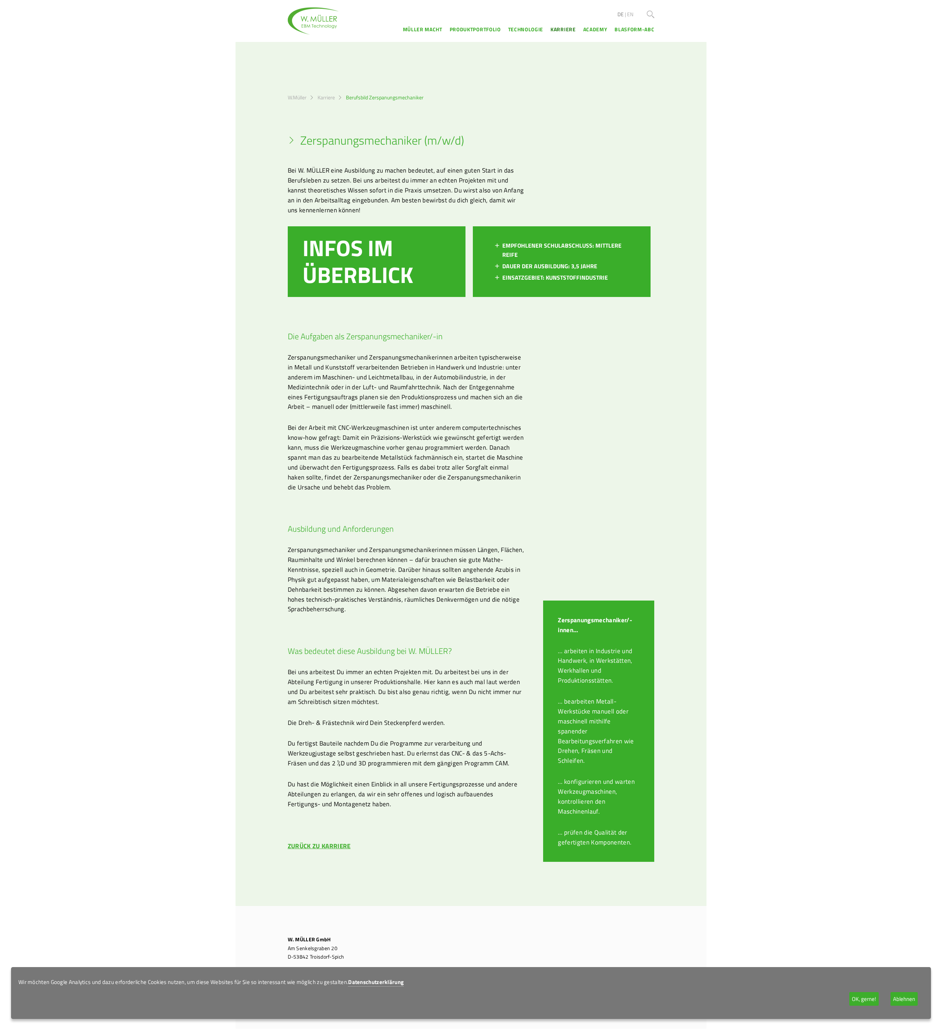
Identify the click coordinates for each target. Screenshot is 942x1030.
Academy (595, 29)
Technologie (525, 29)
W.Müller (297, 97)
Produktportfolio (475, 29)
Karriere (563, 29)
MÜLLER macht (422, 29)
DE (620, 14)
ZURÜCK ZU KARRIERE (319, 846)
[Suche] (651, 14)
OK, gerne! (864, 999)
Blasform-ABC (634, 29)
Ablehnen (904, 999)
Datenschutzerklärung (376, 982)
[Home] (314, 21)
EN (630, 14)
